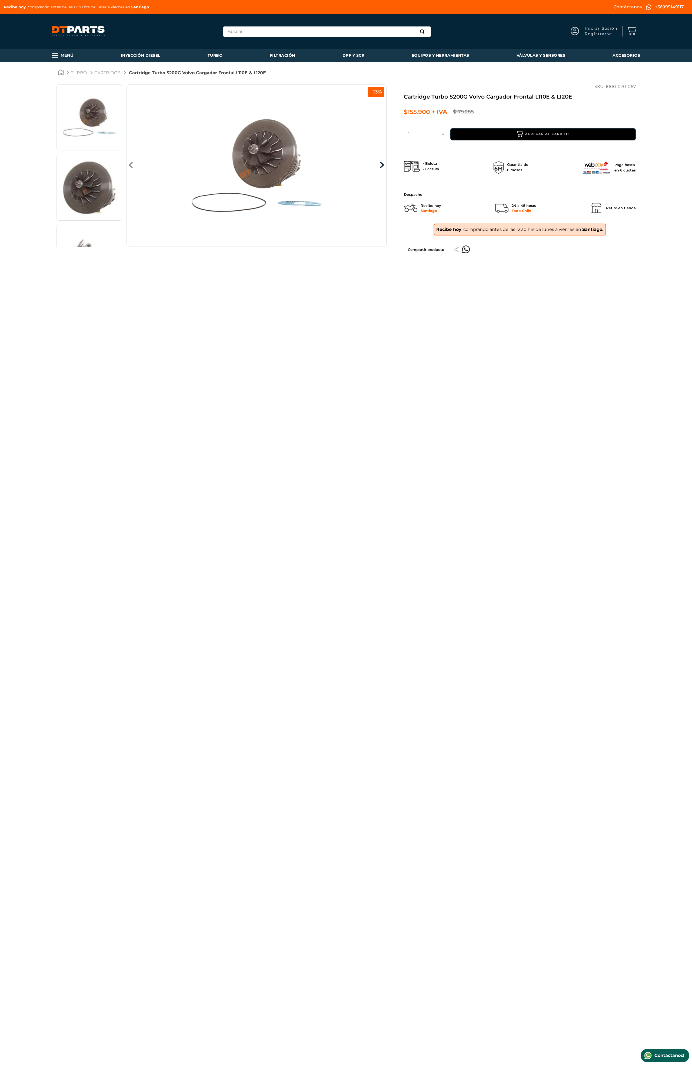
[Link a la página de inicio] (60, 73)
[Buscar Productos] (423, 31)
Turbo (79, 72)
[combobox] (327, 31)
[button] (63, 55)
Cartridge (107, 72)
